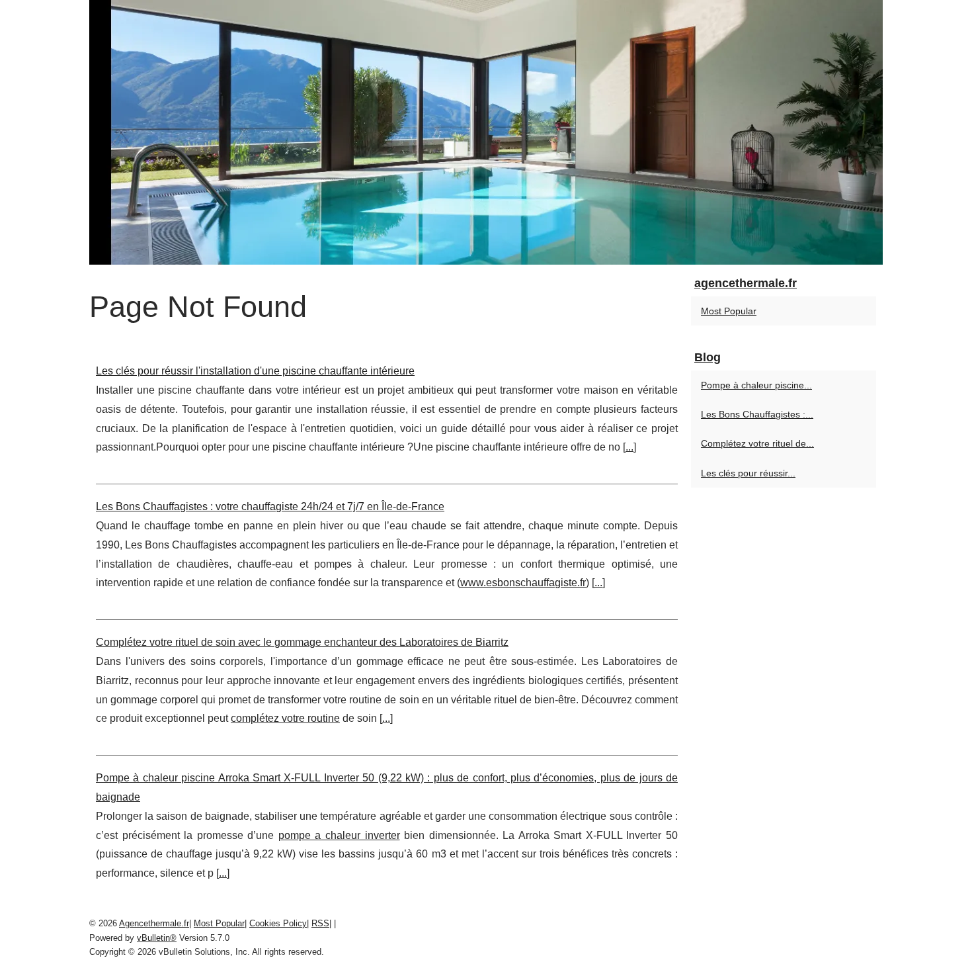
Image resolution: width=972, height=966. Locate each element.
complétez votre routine (285, 718)
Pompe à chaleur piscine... (756, 385)
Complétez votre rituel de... (757, 443)
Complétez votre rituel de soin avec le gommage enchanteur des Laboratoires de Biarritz (302, 642)
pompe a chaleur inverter (339, 835)
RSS (320, 923)
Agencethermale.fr (154, 923)
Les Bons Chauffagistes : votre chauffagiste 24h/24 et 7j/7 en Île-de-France (270, 506)
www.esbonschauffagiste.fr (523, 582)
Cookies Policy (278, 923)
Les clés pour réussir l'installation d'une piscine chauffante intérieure (255, 370)
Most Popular (728, 311)
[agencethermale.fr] (486, 132)
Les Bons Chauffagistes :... (757, 414)
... (629, 447)
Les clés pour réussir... (748, 473)
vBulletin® (157, 938)
